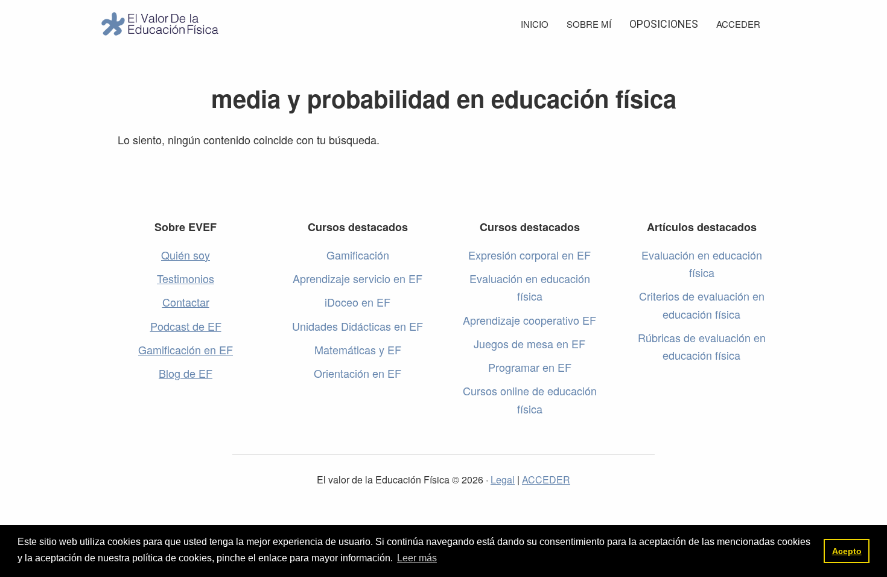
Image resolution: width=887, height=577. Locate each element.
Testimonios (185, 278)
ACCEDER (546, 479)
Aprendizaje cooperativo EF (529, 320)
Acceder (738, 24)
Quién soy (185, 255)
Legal (503, 479)
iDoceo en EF (357, 302)
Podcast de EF (185, 326)
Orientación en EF (357, 373)
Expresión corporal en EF (529, 255)
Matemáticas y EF (357, 349)
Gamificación (357, 255)
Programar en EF (529, 367)
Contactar (185, 302)
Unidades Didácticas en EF (357, 326)
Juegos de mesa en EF (529, 343)
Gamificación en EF (185, 349)
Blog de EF (185, 373)
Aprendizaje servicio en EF (357, 278)
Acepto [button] (847, 551)
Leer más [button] (417, 558)
